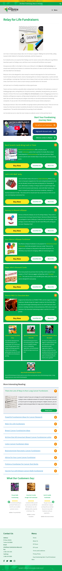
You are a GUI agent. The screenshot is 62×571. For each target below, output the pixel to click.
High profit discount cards (44, 131)
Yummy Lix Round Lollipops (16, 210)
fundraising (25, 152)
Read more (49, 410)
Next (53, 502)
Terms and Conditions (39, 550)
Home (34, 538)
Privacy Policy (37, 554)
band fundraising (32, 154)
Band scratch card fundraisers (26, 149)
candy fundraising (43, 178)
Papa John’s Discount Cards (16, 267)
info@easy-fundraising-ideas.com (12, 547)
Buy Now (17, 165)
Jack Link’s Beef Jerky (13, 174)
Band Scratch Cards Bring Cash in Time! (20, 145)
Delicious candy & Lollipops (44, 138)
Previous (9, 502)
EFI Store (35, 544)
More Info (51, 166)
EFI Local (35, 547)
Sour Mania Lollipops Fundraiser (17, 239)
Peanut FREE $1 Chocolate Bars (17, 295)
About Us (35, 541)
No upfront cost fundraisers (43, 125)
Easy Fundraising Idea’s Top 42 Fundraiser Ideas (44, 558)
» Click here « (41, 1)
